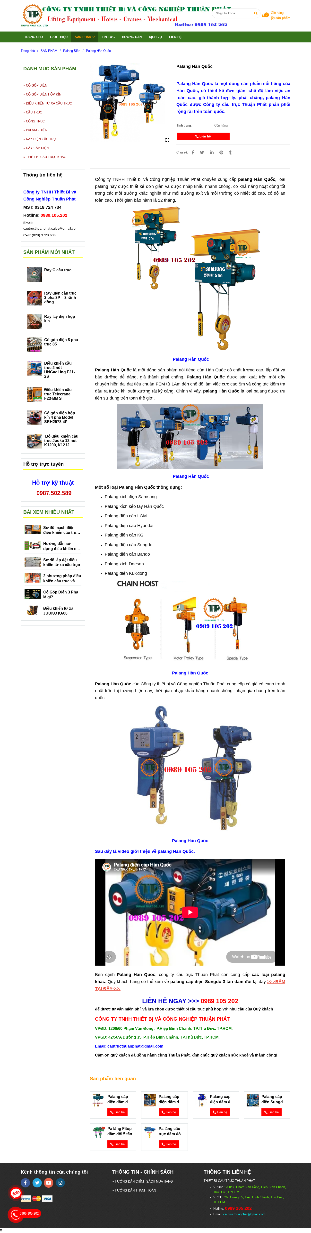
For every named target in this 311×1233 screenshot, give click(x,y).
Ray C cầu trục (57, 270)
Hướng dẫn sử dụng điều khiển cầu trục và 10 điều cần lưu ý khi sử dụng (62, 546)
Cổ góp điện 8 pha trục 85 (61, 342)
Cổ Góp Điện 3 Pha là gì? (60, 594)
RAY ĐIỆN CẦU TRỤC (42, 139)
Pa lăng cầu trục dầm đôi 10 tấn (170, 1132)
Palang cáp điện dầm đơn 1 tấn (222, 1100)
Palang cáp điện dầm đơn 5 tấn (120, 1100)
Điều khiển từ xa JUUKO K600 (58, 610)
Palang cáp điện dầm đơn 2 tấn (171, 1100)
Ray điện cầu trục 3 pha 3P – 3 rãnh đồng (60, 297)
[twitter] (37, 1183)
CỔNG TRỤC (35, 121)
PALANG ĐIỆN (36, 130)
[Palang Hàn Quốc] (132, 16)
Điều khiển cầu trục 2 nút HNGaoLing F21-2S (59, 369)
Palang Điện (71, 51)
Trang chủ (28, 51)
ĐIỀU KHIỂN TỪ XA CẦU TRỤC (49, 103)
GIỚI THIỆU (59, 37)
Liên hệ (205, 136)
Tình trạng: (184, 125)
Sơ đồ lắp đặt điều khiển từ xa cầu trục (61, 562)
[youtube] (48, 1183)
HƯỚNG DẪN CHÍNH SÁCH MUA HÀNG (144, 1181)
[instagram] (60, 1182)
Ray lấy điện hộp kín (59, 318)
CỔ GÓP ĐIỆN (36, 85)
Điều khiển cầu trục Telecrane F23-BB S (58, 394)
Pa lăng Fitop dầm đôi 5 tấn (119, 1131)
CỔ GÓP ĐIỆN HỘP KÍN (43, 94)
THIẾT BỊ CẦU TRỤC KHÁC (46, 157)
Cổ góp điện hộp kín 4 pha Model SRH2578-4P (59, 417)
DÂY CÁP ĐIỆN (37, 148)
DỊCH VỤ (155, 37)
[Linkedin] (211, 152)
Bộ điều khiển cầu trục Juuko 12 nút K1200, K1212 (61, 440)
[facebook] (25, 1183)
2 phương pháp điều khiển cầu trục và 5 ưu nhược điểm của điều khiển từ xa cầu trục (62, 579)
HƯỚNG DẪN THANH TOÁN (135, 1190)
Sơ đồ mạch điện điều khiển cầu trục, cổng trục (61, 530)
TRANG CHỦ (33, 37)
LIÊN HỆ (175, 37)
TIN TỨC (108, 37)
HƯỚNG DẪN (132, 37)
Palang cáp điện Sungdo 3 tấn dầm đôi (273, 1100)
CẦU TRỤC (34, 112)
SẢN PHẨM (84, 37)
